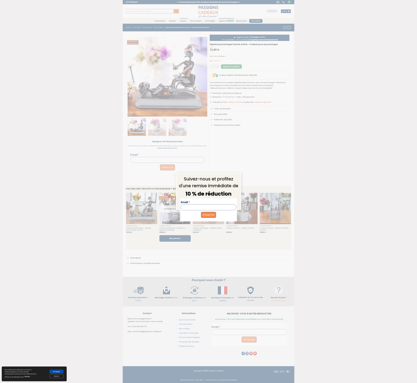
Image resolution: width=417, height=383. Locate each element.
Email (185, 202)
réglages (27, 376)
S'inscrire (208, 215)
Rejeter (56, 376)
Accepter (56, 372)
